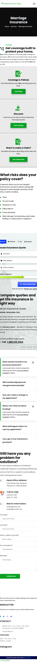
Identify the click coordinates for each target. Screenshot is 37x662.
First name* (4, 515)
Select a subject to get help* (9, 535)
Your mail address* (6, 545)
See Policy (18, 91)
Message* (3, 556)
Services (14, 26)
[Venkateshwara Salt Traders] (11, 4)
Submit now (11, 576)
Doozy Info (27, 657)
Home (7, 26)
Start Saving (18, 125)
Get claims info (18, 159)
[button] (5, 660)
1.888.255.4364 (15, 342)
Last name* (4, 525)
